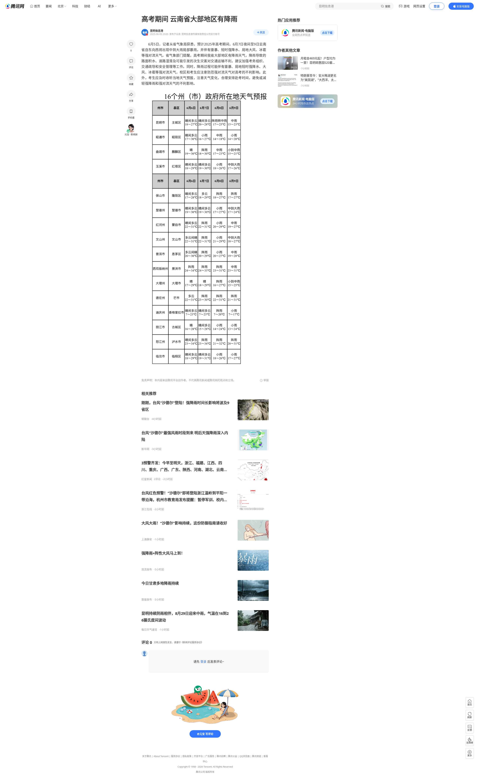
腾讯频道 (256, 756)
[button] (327, 33)
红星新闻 (146, 479)
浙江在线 (146, 509)
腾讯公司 (200, 772)
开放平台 (198, 756)
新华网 (145, 449)
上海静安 (146, 539)
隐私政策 (186, 756)
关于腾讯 (146, 756)
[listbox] (205, 511)
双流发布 (146, 569)
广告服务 (209, 756)
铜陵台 (145, 419)
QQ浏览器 (245, 756)
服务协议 (175, 756)
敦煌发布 (146, 599)
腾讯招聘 (221, 756)
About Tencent (161, 756)
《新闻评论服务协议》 (192, 642)
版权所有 (209, 772)
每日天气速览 (149, 629)
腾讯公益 (232, 756)
